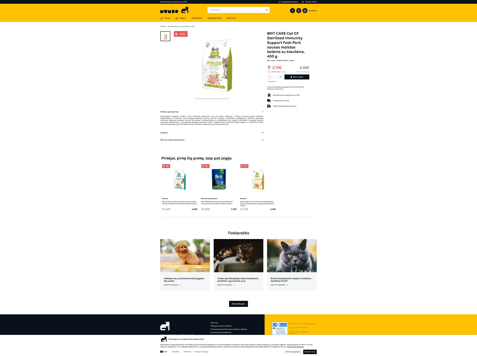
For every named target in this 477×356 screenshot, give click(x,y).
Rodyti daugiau (238, 304)
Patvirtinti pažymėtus (293, 352)
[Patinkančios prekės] (298, 10)
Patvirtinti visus (310, 352)
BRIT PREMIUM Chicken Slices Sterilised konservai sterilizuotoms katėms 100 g (217, 203)
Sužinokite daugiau (295, 347)
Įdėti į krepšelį (298, 77)
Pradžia (163, 26)
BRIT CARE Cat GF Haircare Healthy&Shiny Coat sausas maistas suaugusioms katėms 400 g (257, 204)
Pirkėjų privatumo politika (221, 326)
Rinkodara (187, 351)
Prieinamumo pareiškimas (221, 332)
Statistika (175, 351)
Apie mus (214, 323)
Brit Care (271, 60)
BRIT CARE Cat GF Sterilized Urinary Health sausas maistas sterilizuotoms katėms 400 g (179, 203)
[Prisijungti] (292, 10)
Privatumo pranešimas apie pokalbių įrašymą (229, 329)
